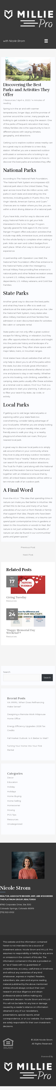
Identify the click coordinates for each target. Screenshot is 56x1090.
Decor (10, 777)
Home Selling (14, 801)
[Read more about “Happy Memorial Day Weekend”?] (28, 617)
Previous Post (28, 547)
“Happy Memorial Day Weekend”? (20, 631)
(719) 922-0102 (7, 912)
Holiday (11, 787)
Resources (10, 100)
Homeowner (13, 805)
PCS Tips (11, 815)
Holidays (11, 791)
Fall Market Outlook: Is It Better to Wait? (27, 738)
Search (6, 672)
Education (12, 782)
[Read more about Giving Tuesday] (28, 584)
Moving (11, 810)
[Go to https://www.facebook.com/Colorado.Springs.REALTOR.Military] (5, 921)
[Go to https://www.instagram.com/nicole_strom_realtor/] (12, 921)
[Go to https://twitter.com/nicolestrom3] (25, 921)
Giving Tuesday (16, 597)
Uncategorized (14, 824)
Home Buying (14, 796)
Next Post (28, 555)
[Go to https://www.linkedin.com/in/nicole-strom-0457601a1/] (18, 921)
